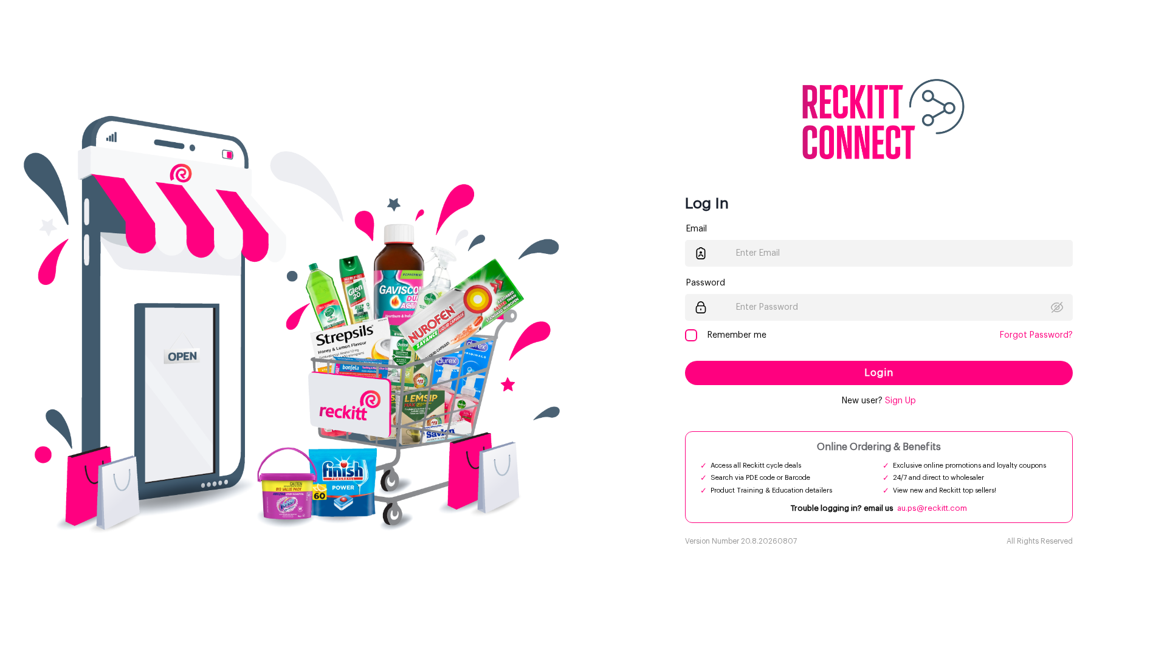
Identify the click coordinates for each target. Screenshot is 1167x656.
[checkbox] (691, 335)
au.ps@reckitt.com (932, 508)
